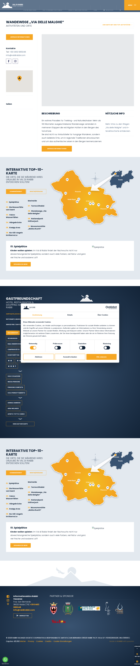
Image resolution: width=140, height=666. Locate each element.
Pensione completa (15, 387)
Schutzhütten (13, 355)
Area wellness (13, 408)
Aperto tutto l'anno (16, 414)
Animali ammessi (14, 403)
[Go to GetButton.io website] (5, 663)
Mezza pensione (14, 382)
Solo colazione (14, 376)
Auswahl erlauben (70, 357)
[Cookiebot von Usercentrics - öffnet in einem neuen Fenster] (107, 307)
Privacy (31, 641)
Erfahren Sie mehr (20, 264)
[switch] (58, 348)
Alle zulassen (101, 357)
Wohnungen (12, 338)
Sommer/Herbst (16, 191)
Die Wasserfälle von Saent (14, 208)
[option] (88, 70)
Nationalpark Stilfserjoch (35, 219)
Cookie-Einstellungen (62, 641)
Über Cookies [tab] (103, 315)
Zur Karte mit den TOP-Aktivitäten (116, 25)
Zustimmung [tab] (37, 315)
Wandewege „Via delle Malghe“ (37, 212)
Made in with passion (121, 641)
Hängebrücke (14, 222)
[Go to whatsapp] (5, 659)
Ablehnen (38, 357)
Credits (48, 641)
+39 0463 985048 (18, 51)
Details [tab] (70, 315)
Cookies (39, 641)
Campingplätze (14, 349)
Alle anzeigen (13, 333)
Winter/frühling (36, 191)
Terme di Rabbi (36, 206)
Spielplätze (12, 202)
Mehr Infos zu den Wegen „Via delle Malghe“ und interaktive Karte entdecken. (118, 127)
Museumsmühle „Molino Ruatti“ (36, 227)
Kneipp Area (13, 227)
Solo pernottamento (16, 393)
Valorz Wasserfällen (12, 216)
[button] (19, 78)
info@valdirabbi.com (15, 55)
